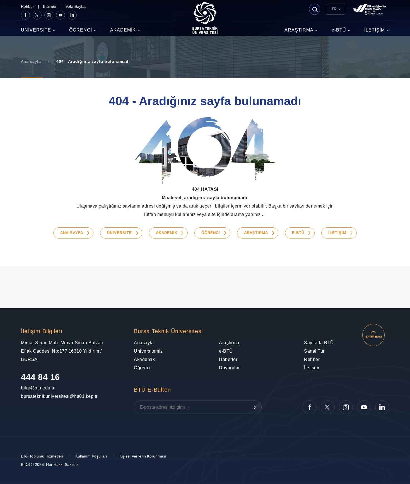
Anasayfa (144, 342)
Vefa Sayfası (77, 6)
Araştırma (229, 342)
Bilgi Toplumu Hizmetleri (42, 456)
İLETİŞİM (374, 30)
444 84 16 (40, 377)
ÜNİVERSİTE (36, 30)
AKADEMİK (123, 30)
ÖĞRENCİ (80, 30)
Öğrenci (142, 367)
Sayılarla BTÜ (319, 342)
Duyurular (229, 367)
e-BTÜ (339, 30)
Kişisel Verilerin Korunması (142, 456)
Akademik (144, 359)
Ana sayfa (31, 61)
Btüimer (50, 6)
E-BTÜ (298, 233)
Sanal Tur (314, 351)
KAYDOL (255, 407)
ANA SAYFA (71, 233)
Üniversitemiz (148, 351)
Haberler (228, 359)
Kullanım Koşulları (91, 456)
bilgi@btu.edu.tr (34, 388)
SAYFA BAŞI (373, 336)
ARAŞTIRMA (298, 30)
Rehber (27, 6)
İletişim (311, 367)
